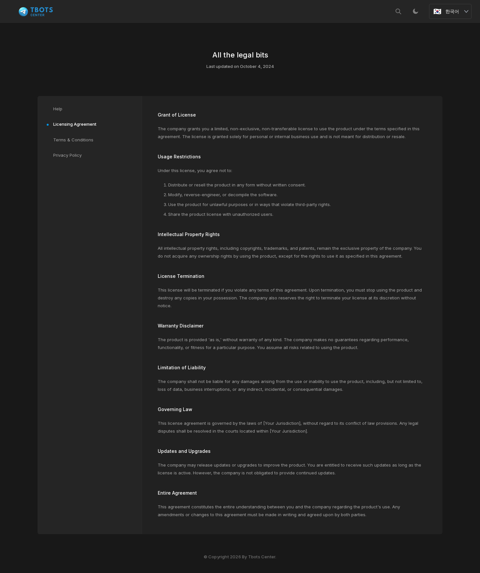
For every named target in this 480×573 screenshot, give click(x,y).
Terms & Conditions (73, 139)
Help (57, 108)
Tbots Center (261, 556)
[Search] (398, 11)
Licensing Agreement (74, 124)
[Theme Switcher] (415, 11)
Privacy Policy (67, 155)
